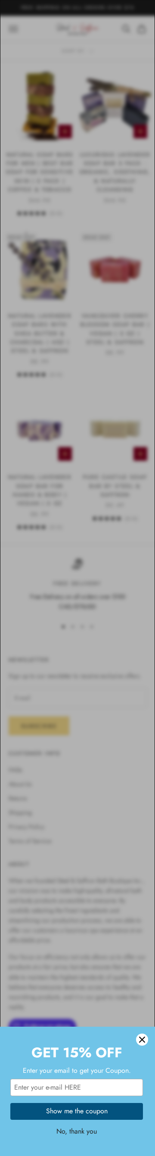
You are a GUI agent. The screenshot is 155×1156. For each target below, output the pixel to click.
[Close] (142, 1040)
